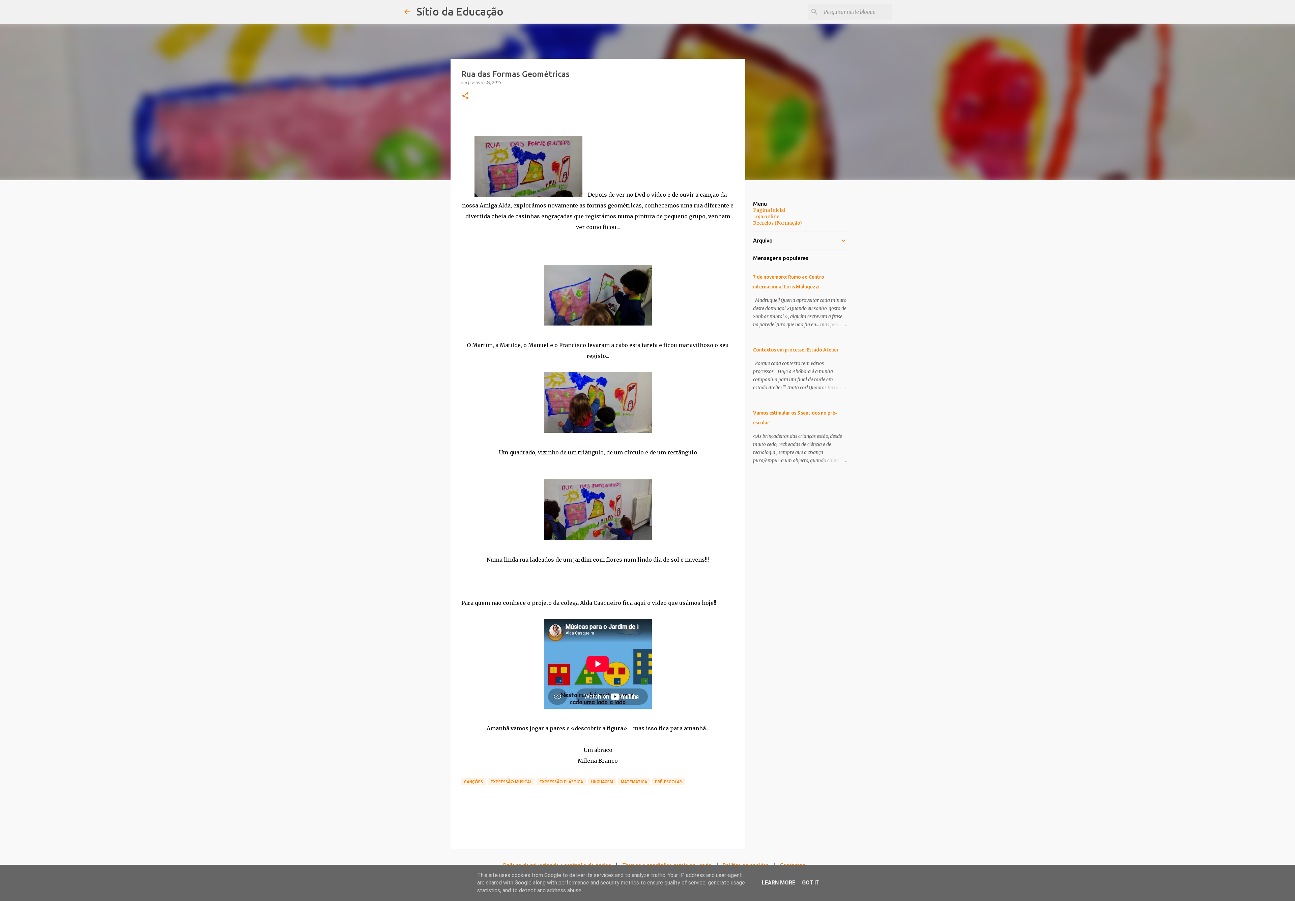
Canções (473, 782)
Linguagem (602, 782)
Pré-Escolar (668, 782)
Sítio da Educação (459, 11)
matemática (634, 782)
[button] (465, 96)
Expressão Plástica (561, 782)
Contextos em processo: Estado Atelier (796, 350)
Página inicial (769, 210)
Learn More (778, 882)
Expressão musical (511, 782)
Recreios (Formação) (777, 223)
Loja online (766, 217)
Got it (810, 882)
